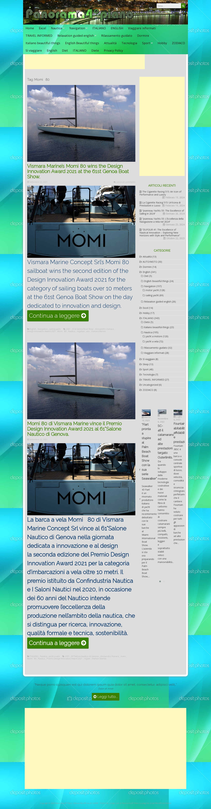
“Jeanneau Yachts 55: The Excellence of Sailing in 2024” (161, 212)
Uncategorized (150, 384)
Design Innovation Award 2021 (41, 331)
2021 (68, 329)
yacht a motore (154, 336)
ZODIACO (178, 43)
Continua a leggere (59, 316)
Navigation (77, 28)
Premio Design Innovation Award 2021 (64, 659)
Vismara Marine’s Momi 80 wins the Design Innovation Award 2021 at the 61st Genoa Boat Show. (78, 171)
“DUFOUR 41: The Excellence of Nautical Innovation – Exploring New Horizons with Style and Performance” (159, 232)
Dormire (143, 36)
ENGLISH (117, 28)
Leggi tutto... (107, 697)
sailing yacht (55, 329)
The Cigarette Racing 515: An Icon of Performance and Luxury (160, 193)
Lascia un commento (125, 182)
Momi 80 (61, 331)
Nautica (56, 28)
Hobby (162, 43)
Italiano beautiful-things (43, 43)
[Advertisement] (85, 61)
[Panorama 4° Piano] (80, 21)
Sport (146, 43)
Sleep (146, 364)
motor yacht (152, 290)
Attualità (110, 43)
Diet (65, 50)
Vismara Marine (98, 331)
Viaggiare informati (142, 28)
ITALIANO (99, 28)
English (52, 50)
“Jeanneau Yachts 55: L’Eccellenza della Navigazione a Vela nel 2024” (161, 220)
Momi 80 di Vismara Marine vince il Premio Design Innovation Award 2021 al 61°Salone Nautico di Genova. (74, 429)
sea (88, 331)
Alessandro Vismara (104, 329)
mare (123, 656)
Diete (95, 50)
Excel (42, 28)
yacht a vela (54, 656)
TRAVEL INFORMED (39, 36)
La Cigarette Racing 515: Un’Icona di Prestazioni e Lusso (160, 204)
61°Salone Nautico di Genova (85, 656)
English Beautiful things (82, 43)
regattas (81, 331)
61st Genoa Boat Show (82, 329)
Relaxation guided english (75, 36)
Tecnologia (129, 43)
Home (30, 28)
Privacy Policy (113, 50)
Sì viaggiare (34, 50)
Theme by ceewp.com (109, 803)
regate (87, 659)
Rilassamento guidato (116, 36)
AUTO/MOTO (150, 261)
